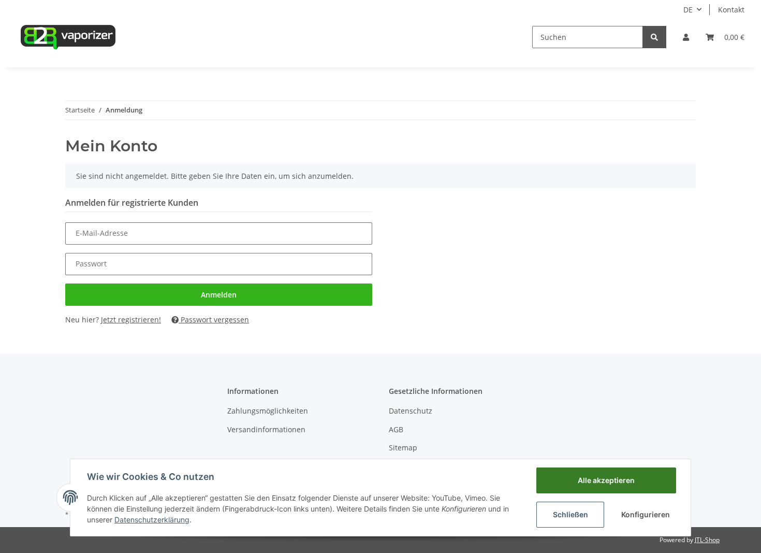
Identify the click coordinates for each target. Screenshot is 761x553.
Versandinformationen (266, 429)
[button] (686, 37)
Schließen (570, 514)
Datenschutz (410, 411)
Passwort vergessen (214, 319)
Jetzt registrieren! (131, 319)
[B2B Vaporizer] (68, 36)
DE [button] (688, 10)
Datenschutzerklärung (151, 519)
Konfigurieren (645, 514)
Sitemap (403, 447)
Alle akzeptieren (606, 480)
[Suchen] (654, 37)
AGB (396, 429)
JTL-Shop (707, 539)
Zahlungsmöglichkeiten (267, 411)
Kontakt (731, 10)
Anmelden (219, 295)
